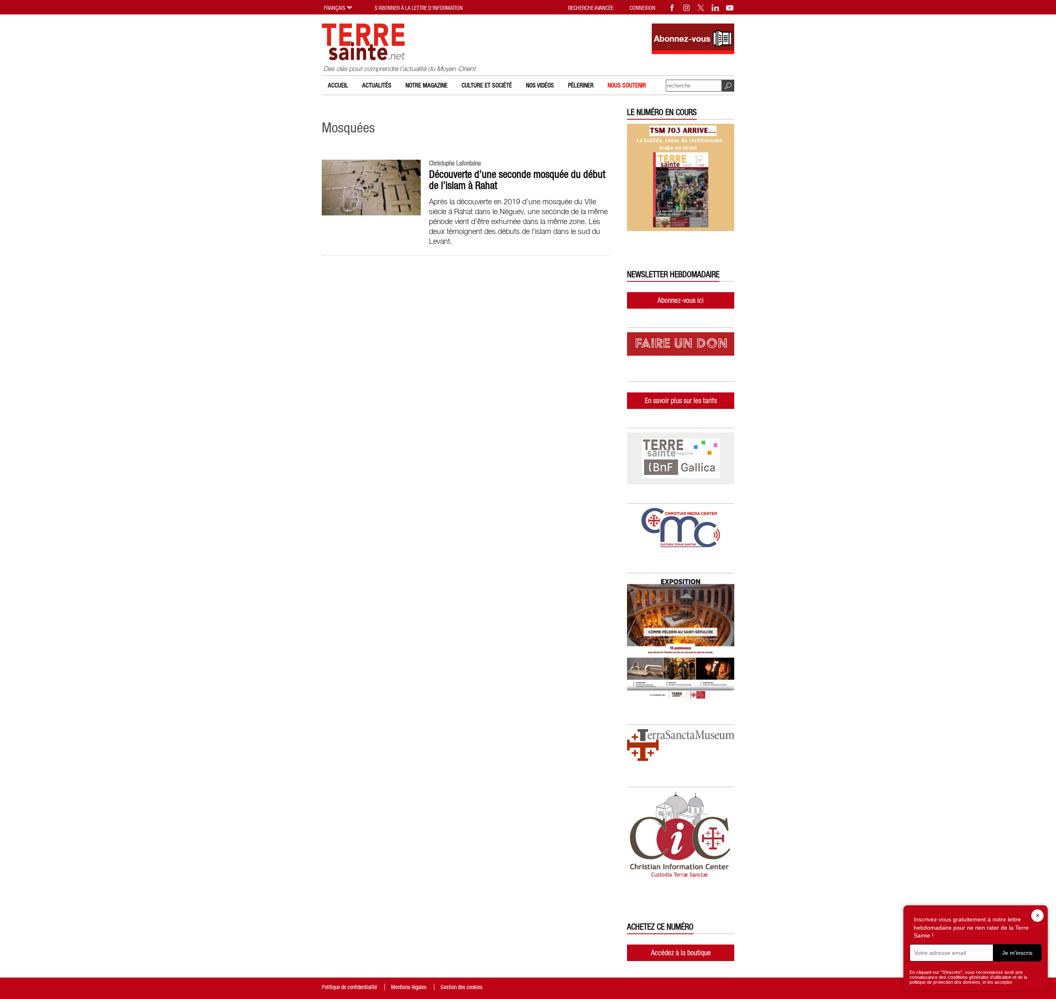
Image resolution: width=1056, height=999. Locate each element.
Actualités (376, 85)
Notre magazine (426, 85)
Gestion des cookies (462, 987)
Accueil (338, 85)
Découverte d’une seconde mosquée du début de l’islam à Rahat (517, 179)
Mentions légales (409, 987)
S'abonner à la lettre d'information (419, 8)
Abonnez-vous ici (681, 300)
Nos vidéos (540, 85)
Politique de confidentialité (349, 987)
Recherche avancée (590, 8)
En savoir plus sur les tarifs (681, 400)
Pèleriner (581, 85)
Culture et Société (487, 85)
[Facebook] (672, 8)
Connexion (642, 8)
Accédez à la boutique (681, 952)
